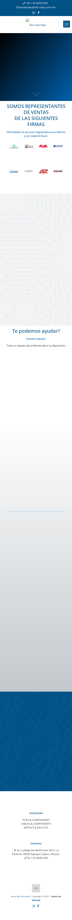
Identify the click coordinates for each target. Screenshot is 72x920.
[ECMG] (58, 171)
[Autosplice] (28, 171)
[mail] (11, 392)
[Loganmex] (14, 146)
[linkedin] (29, 392)
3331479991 (17, 612)
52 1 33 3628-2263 (37, 858)
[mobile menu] (66, 24)
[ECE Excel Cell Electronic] (43, 146)
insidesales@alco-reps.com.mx (37, 7)
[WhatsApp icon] (33, 12)
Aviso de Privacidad (20, 896)
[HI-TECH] (14, 171)
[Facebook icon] (38, 12)
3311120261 (17, 428)
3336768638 (17, 563)
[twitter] (20, 392)
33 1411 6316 (17, 376)
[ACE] (28, 146)
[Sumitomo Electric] (58, 146)
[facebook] (20, 444)
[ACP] (43, 171)
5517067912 (17, 660)
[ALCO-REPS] (36, 24)
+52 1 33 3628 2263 (37, 3)
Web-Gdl (36, 900)
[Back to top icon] (36, 888)
